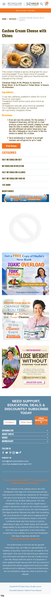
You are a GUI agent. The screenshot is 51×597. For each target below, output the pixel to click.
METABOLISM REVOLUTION (13, 166)
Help (2, 595)
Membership (7, 441)
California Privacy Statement (33, 590)
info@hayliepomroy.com (15, 461)
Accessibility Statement (16, 590)
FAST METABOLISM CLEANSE (14, 172)
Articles (12, 19)
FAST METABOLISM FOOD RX (13, 178)
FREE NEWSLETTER (41, 420)
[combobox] (9, 422)
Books (5, 437)
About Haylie (8, 434)
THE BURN (6, 184)
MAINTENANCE (8, 191)
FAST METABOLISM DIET (12, 159)
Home (4, 19)
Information (7, 430)
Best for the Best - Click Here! (25, 10)
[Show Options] (14, 422)
